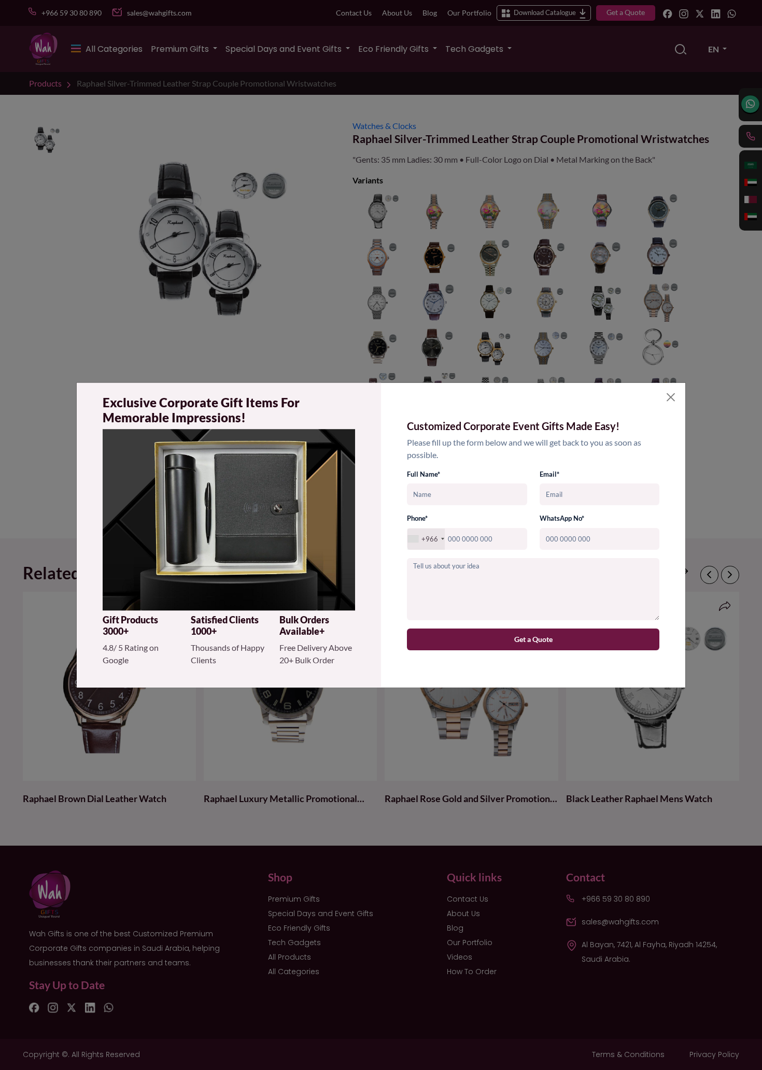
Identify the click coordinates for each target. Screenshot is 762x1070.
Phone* (417, 519)
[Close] (670, 397)
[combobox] (426, 539)
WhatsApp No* (562, 519)
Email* (549, 474)
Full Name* (423, 474)
